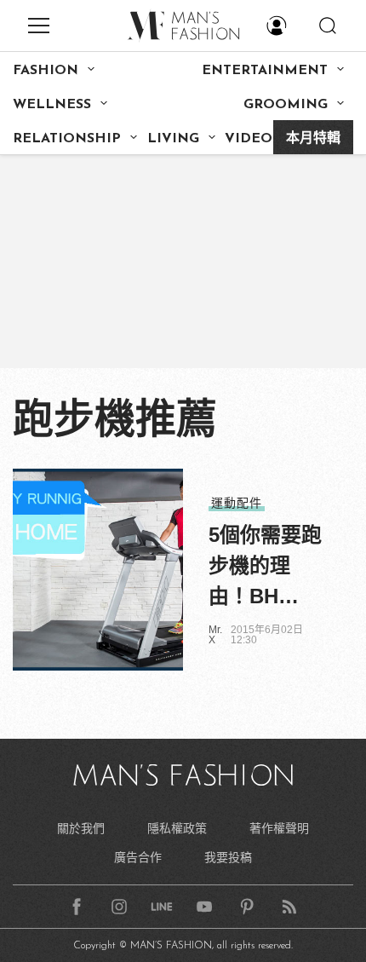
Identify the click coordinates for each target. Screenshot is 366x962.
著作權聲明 (279, 828)
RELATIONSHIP (67, 139)
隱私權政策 (177, 828)
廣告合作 (138, 857)
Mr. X (215, 635)
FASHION (45, 71)
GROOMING (285, 105)
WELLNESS (52, 105)
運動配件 (236, 503)
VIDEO (248, 139)
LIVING (173, 139)
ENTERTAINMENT (265, 71)
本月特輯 (313, 139)
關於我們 (81, 828)
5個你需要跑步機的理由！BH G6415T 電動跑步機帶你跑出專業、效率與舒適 (265, 567)
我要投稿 (228, 857)
